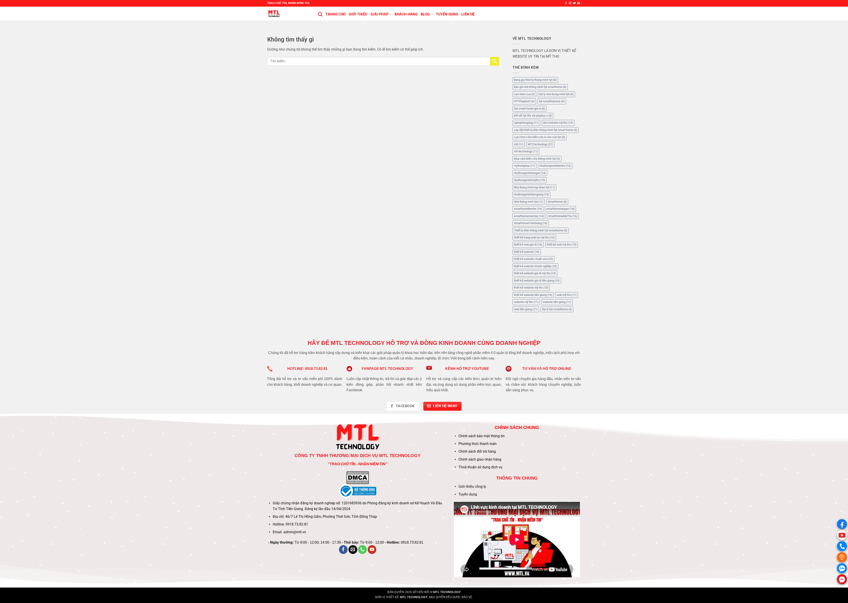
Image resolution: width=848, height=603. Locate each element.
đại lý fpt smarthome (557, 309)
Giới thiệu (358, 14)
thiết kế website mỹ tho (531, 287)
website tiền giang (557, 302)
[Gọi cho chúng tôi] (362, 549)
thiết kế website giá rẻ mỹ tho (535, 273)
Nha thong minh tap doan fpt (534, 187)
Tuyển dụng (467, 494)
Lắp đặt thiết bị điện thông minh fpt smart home (545, 130)
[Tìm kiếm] (320, 14)
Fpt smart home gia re (529, 108)
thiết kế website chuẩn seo (533, 259)
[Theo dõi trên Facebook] (566, 3)
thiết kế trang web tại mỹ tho (534, 237)
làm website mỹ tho (558, 122)
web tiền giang (526, 309)
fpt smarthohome (552, 101)
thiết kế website (526, 251)
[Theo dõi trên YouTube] (372, 549)
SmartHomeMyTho (562, 216)
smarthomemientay (529, 216)
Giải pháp (379, 14)
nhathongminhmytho (529, 180)
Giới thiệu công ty (472, 486)
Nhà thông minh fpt (528, 201)
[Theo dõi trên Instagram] (570, 3)
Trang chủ (335, 14)
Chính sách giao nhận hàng (479, 459)
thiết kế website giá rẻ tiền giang (537, 280)
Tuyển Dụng (447, 14)
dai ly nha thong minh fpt (556, 94)
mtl (519, 144)
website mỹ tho (526, 302)
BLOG (425, 14)
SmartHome (557, 201)
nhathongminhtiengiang (531, 194)
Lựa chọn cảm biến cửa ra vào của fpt (539, 137)
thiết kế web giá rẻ (528, 244)
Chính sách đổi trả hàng (477, 451)
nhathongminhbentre (555, 165)
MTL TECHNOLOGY (447, 592)
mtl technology (526, 151)
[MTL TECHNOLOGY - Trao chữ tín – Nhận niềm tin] (289, 14)
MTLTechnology (540, 144)
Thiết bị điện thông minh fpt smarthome (540, 230)
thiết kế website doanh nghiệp (535, 266)
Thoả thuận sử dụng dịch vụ (480, 467)
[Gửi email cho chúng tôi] (578, 3)
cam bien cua (524, 94)
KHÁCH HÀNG (406, 14)
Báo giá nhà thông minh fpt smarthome (540, 87)
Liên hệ (468, 14)
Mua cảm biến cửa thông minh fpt (537, 158)
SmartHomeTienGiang (530, 223)
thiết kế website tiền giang (533, 295)
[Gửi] (494, 61)
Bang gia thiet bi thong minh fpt (535, 79)
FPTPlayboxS (524, 101)
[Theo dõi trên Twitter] (574, 3)
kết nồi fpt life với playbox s (533, 115)
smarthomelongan (560, 208)
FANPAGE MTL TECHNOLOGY (387, 368)
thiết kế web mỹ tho (562, 244)
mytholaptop (524, 165)
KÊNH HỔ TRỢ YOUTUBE (467, 368)
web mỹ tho (566, 295)
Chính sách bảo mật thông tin (481, 436)
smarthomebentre (528, 208)
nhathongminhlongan (530, 173)
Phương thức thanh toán (477, 444)
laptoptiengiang (526, 122)
